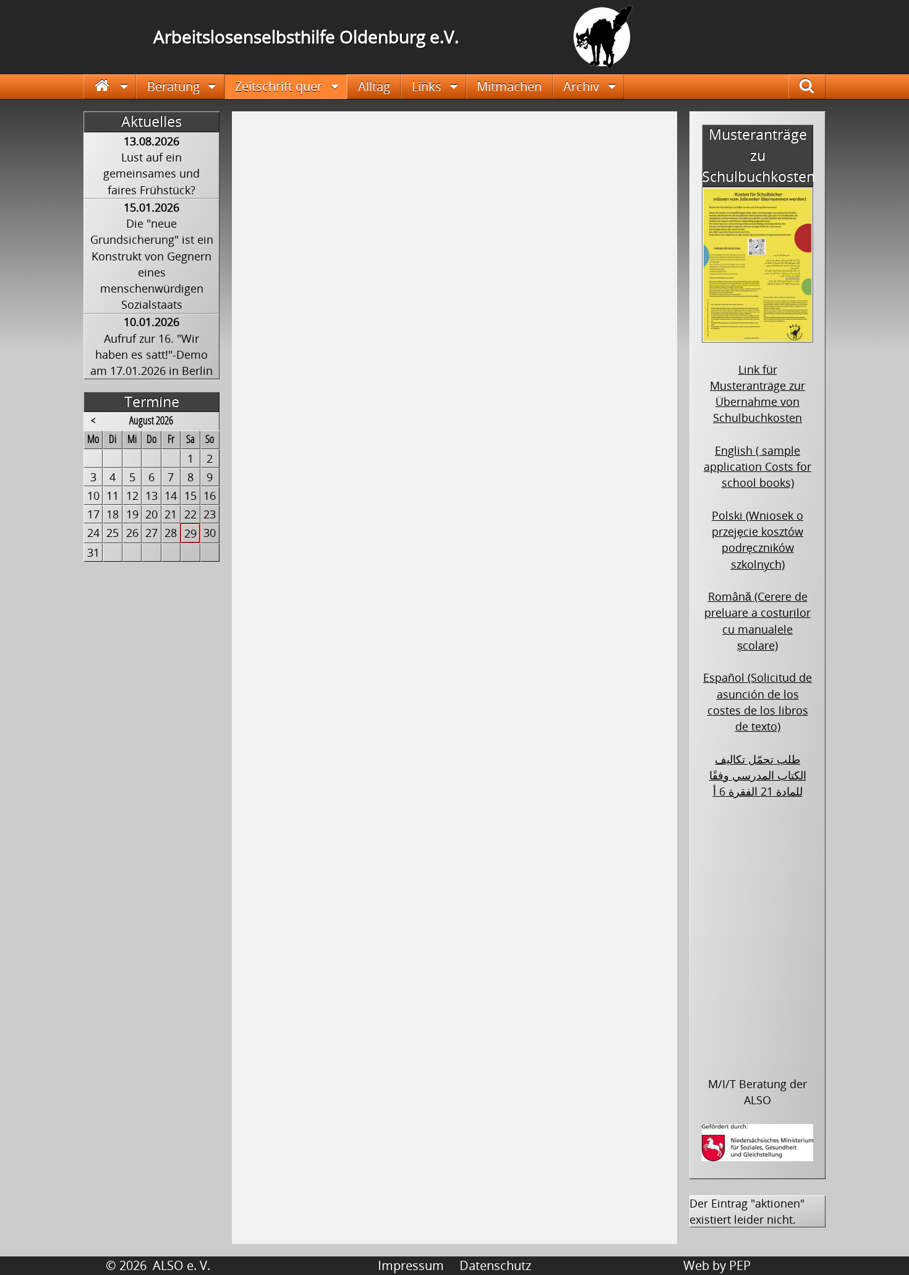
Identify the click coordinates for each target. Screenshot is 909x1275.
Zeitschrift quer (278, 86)
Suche (815, 86)
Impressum (411, 1265)
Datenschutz (495, 1265)
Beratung (173, 86)
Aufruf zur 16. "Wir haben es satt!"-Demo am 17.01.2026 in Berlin (151, 355)
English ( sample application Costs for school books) (757, 467)
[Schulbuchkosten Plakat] (757, 335)
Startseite (110, 86)
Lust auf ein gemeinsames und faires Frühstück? (151, 173)
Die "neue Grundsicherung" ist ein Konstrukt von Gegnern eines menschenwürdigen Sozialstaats (151, 264)
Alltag (374, 86)
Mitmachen (509, 86)
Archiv (581, 86)
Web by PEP (717, 1265)
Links (427, 86)
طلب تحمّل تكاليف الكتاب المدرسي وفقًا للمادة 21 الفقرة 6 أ (757, 775)
